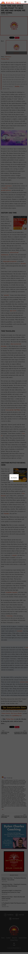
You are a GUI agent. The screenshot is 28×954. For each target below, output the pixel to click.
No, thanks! (14, 477)
